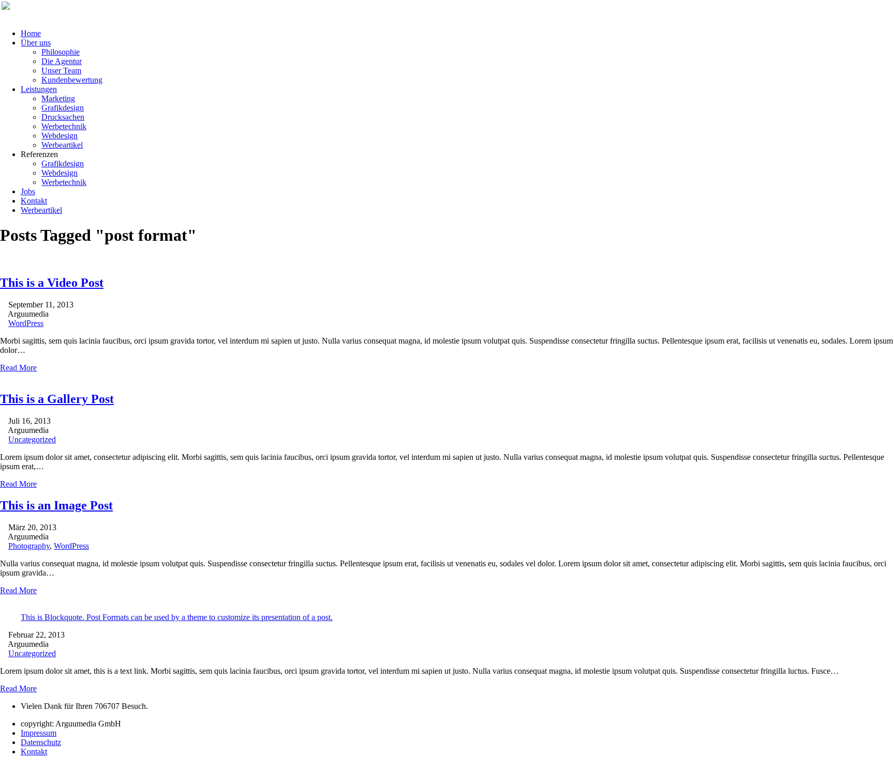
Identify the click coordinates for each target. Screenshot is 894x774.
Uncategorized (32, 439)
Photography (29, 545)
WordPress (25, 323)
